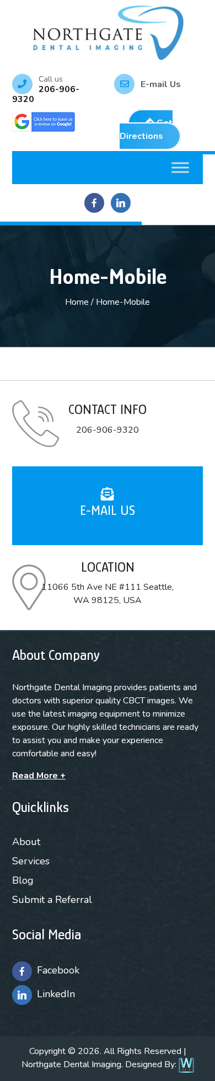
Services (31, 861)
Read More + (39, 776)
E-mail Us (161, 84)
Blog (23, 880)
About (26, 841)
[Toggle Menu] (180, 167)
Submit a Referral (52, 899)
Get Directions (146, 129)
